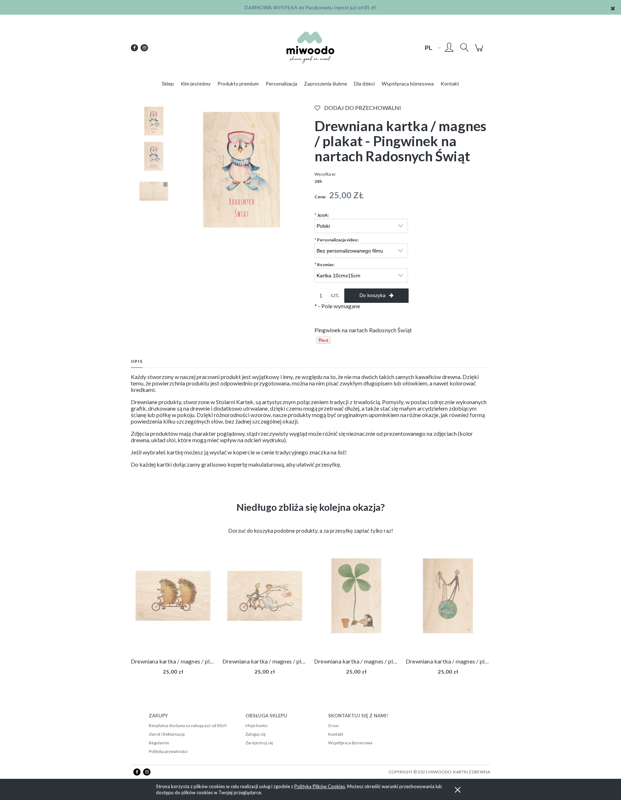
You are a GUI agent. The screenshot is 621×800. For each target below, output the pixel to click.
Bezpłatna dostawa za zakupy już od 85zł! (188, 725)
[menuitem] (168, 83)
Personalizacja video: (336, 239)
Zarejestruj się (259, 742)
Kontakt (335, 734)
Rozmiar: (324, 264)
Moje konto (256, 725)
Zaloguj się (255, 734)
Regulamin (159, 742)
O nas (333, 725)
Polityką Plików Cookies (319, 786)
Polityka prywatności (168, 751)
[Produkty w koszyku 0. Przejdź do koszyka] (480, 51)
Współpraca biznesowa (350, 742)
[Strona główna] (310, 47)
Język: (321, 215)
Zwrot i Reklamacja (167, 734)
